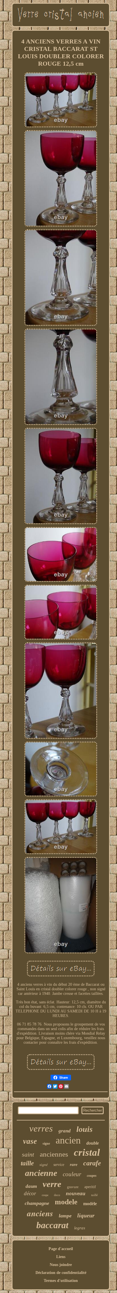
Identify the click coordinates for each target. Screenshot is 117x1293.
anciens (40, 1213)
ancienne (41, 1173)
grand (64, 1131)
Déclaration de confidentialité (60, 1273)
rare (74, 1164)
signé (43, 1165)
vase (30, 1141)
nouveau (75, 1193)
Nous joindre (61, 1265)
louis (84, 1129)
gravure (73, 1187)
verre (52, 1184)
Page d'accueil (61, 1249)
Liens (60, 1257)
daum (31, 1186)
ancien (68, 1140)
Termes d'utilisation (61, 1281)
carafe (92, 1163)
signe (46, 1143)
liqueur (86, 1215)
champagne (37, 1203)
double (92, 1143)
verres (41, 1128)
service (58, 1165)
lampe (65, 1216)
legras (79, 1228)
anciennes (54, 1154)
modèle (90, 1203)
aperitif (90, 1187)
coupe (45, 1195)
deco (57, 1195)
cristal (87, 1152)
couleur (72, 1174)
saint (28, 1154)
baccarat (52, 1225)
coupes (92, 1176)
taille (27, 1163)
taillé (94, 1195)
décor (30, 1193)
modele (66, 1202)
